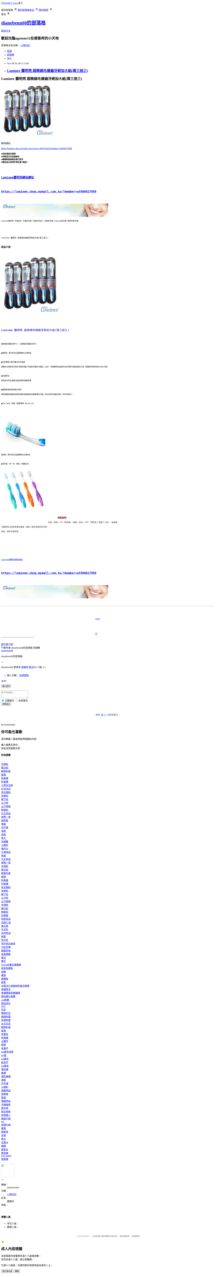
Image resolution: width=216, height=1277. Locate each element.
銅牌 (3, 1045)
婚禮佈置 (6, 1016)
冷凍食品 (6, 852)
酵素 (3, 936)
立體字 (4, 1041)
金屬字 (4, 1048)
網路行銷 (6, 1118)
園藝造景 (6, 950)
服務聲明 (136, 1236)
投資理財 (24, 675)
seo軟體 (5, 1000)
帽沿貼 (4, 767)
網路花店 (6, 1013)
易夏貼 (4, 796)
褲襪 (3, 1073)
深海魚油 (6, 933)
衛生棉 (4, 1108)
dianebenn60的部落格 (23, 22)
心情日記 (25, 45)
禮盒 (3, 824)
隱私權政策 (124, 1236)
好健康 (4, 915)
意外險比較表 (8, 943)
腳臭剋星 (6, 771)
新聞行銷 (6, 1125)
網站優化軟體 (8, 996)
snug (50, 619)
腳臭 (3, 775)
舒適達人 (6, 1115)
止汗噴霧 (6, 806)
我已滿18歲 (7, 1271)
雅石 (3, 958)
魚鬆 (3, 831)
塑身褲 (4, 1153)
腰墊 (3, 975)
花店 (3, 1009)
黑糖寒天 (6, 989)
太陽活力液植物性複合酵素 (15, 986)
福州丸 (4, 848)
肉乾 (3, 834)
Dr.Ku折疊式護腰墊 (11, 965)
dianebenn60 (7, 650)
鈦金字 (4, 1062)
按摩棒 (4, 1094)
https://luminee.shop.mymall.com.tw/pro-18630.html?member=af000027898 (36, 148)
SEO (3, 1006)
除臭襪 (4, 778)
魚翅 (3, 855)
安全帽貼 (6, 792)
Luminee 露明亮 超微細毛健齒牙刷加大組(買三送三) (47, 71)
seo (2, 1121)
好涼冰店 (6, 789)
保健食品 (6, 919)
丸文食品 (6, 813)
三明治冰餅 (7, 785)
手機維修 (6, 1104)
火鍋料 (4, 845)
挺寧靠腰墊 (7, 968)
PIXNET (86, 1236)
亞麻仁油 (6, 922)
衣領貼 (4, 764)
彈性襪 (4, 1069)
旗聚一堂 (6, 817)
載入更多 (6, 686)
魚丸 (3, 838)
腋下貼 (4, 799)
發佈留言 (6, 704)
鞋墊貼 (4, 810)
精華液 (4, 1132)
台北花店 (6, 1023)
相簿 (9, 51)
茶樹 (3, 1135)
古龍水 (4, 1142)
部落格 (10, 55)
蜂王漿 (4, 926)
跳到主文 (6, 31)
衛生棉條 (6, 1111)
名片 (9, 58)
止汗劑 (4, 803)
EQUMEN (6, 1156)
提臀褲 (4, 1159)
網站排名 (6, 1003)
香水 (3, 1139)
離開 (17, 1271)
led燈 (3, 1055)
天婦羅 (4, 841)
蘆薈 (3, 1128)
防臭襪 (4, 782)
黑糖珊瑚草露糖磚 (10, 993)
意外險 (4, 940)
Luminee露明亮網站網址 (17, 177)
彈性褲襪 (6, 1076)
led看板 (5, 1066)
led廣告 (5, 1059)
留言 (31, 667)
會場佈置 (6, 1020)
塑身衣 (4, 1149)
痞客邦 (24, 667)
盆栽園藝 (6, 954)
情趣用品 (6, 1090)
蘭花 (3, 961)
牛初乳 (4, 929)
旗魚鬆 (4, 820)
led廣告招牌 (7, 1052)
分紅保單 (6, 947)
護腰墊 (4, 979)
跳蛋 (3, 1097)
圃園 (3, 1146)
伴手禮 (4, 827)
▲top (3, 680)
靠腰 (3, 972)
